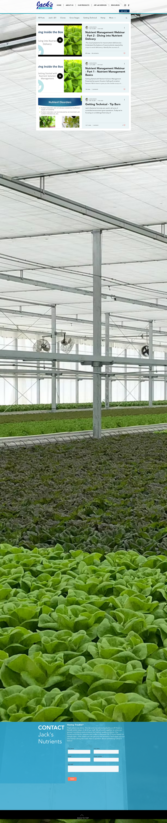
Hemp (103, 18)
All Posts (41, 18)
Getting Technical (90, 18)
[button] (126, 18)
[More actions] (125, 28)
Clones (63, 18)
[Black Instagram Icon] (125, 5)
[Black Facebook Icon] (129, 5)
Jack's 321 (52, 18)
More (111, 18)
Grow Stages (74, 18)
